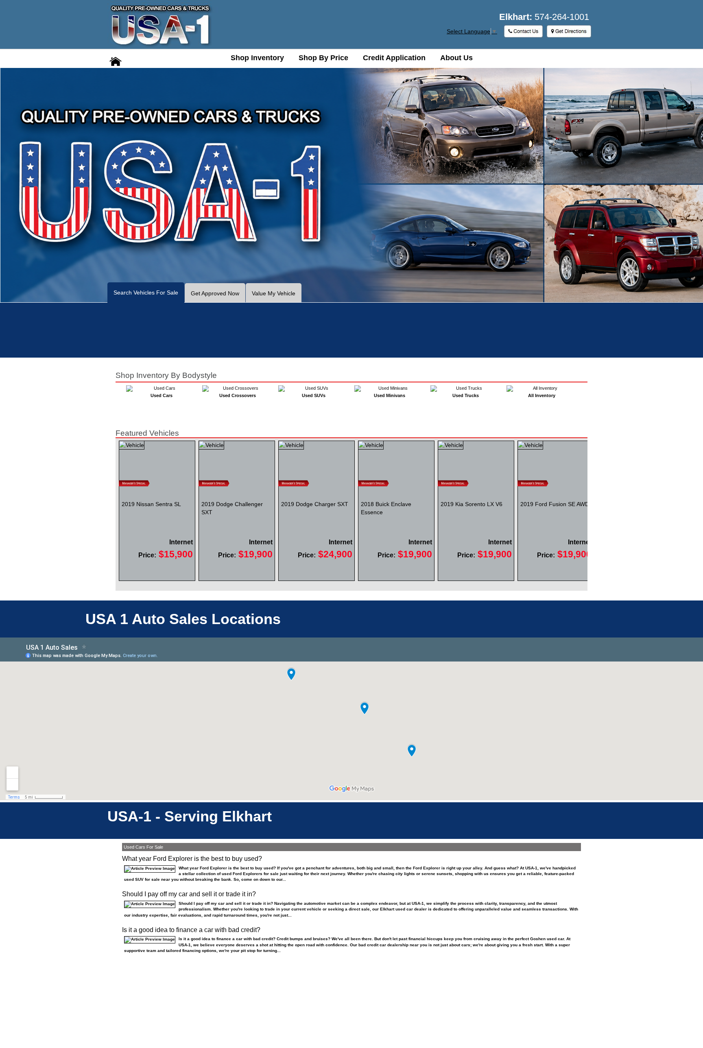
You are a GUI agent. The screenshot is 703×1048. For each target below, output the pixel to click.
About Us (456, 58)
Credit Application (394, 58)
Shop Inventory (257, 58)
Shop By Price (323, 58)
